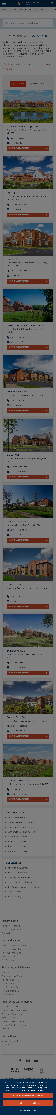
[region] (28, 1097)
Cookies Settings (28, 1110)
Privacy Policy (37, 1090)
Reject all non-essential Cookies (28, 1103)
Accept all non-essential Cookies (28, 1096)
